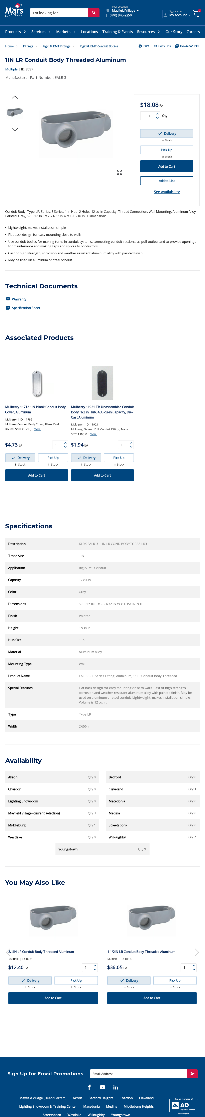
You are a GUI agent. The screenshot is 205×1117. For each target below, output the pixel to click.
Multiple (11, 69)
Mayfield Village (42, 1098)
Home (9, 46)
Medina (111, 1106)
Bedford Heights (100, 1098)
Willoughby (96, 1115)
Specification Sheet (26, 308)
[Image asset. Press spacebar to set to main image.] (15, 113)
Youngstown (120, 1115)
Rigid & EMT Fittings (56, 46)
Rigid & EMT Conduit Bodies (99, 46)
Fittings (28, 46)
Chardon (126, 1098)
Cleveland (146, 1098)
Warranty (19, 299)
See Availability (167, 191)
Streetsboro (52, 1115)
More (37, 429)
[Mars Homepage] (14, 14)
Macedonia (91, 1106)
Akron (77, 1098)
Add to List (167, 181)
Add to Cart (166, 166)
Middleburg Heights (139, 1106)
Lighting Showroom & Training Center (48, 1106)
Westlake (74, 1115)
